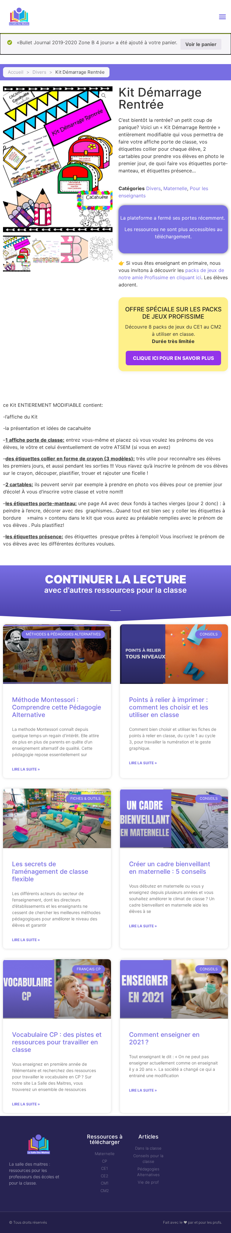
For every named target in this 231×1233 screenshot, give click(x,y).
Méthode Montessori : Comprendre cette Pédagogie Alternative (56, 707)
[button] (222, 16)
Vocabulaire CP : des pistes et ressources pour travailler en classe (57, 1042)
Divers (39, 72)
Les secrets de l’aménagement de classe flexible (50, 871)
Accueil (15, 72)
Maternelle (175, 188)
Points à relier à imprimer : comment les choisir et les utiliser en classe (168, 707)
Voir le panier (201, 44)
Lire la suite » (26, 769)
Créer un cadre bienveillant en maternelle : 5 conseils (169, 867)
